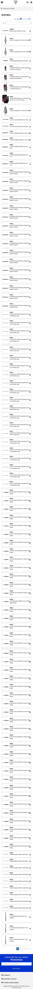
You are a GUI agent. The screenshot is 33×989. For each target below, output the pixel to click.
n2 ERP (19, 987)
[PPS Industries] (15, 2)
